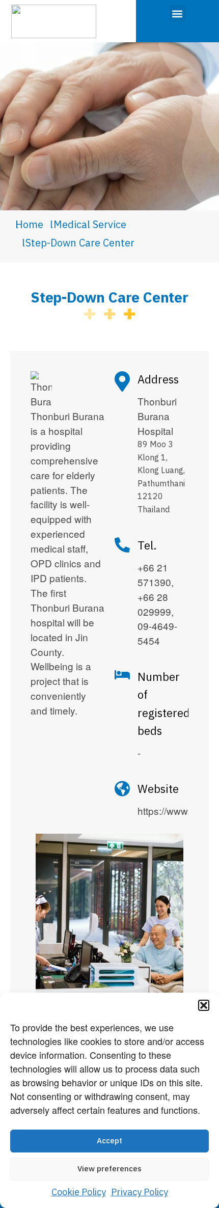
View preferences (109, 1169)
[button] (204, 1005)
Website (158, 789)
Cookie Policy (78, 1193)
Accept (109, 1141)
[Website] (122, 789)
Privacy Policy (139, 1193)
